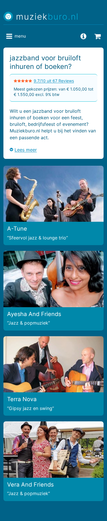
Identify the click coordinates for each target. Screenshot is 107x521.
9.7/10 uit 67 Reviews (54, 80)
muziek (47, 17)
